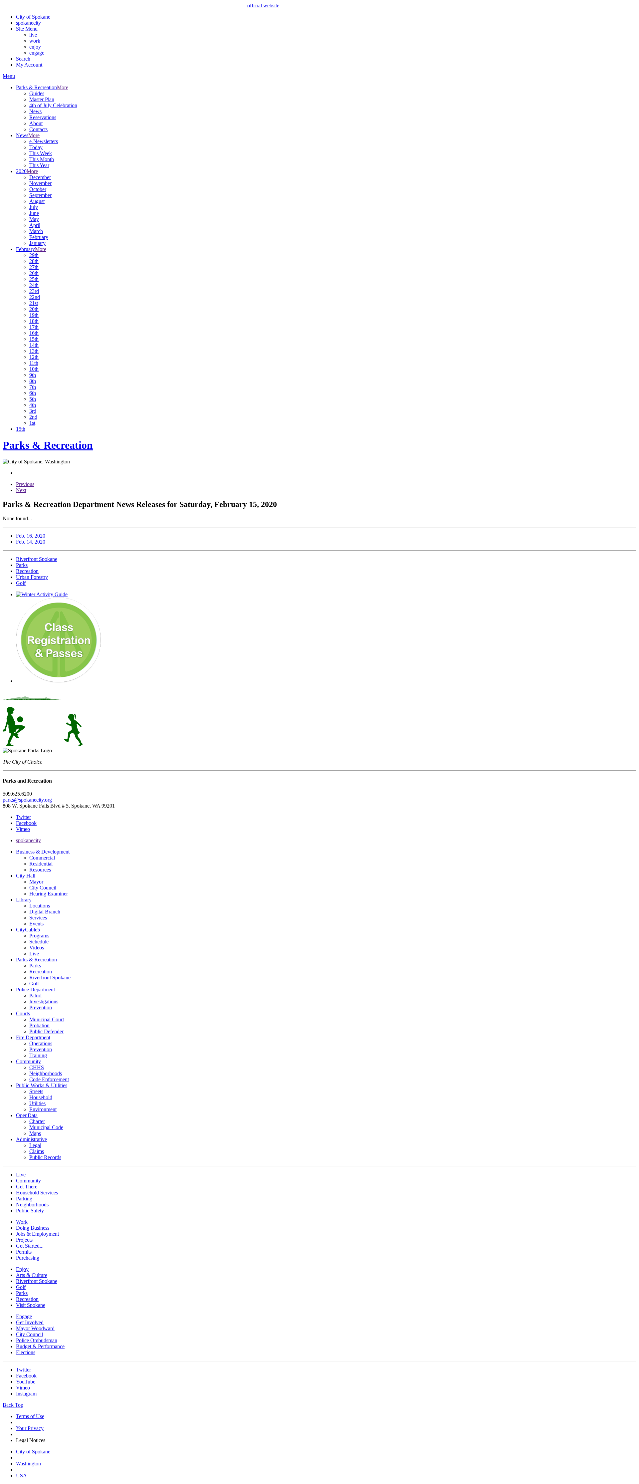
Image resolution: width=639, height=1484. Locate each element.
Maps (35, 1133)
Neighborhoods (45, 1073)
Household (40, 1097)
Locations (39, 905)
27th (34, 267)
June (34, 213)
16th (34, 333)
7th (32, 387)
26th (34, 273)
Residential (41, 863)
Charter (37, 1121)
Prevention (40, 1007)
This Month (41, 159)
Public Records (45, 1157)
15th (34, 339)
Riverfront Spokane (50, 977)
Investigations (43, 1001)
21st (33, 303)
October (37, 189)
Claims (36, 1151)
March (36, 231)
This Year (39, 165)
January (37, 243)
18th (34, 321)
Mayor (36, 881)
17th (34, 327)
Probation (39, 1025)
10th (34, 369)
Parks (35, 965)
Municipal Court (46, 1019)
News (35, 111)
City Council (42, 887)
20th (34, 309)
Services (38, 917)
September (40, 195)
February (38, 237)
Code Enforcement (49, 1079)
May (34, 219)
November (40, 183)
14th (34, 345)
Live (34, 953)
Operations (40, 1043)
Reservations (42, 117)
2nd (33, 417)
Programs (39, 935)
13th (34, 351)
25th (34, 279)
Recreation (40, 971)
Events (36, 923)
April (34, 225)
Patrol (35, 995)
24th (34, 285)
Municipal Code (46, 1127)
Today (36, 147)
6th (32, 393)
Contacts (38, 129)
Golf (34, 983)
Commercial (42, 858)
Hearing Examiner (48, 893)
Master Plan (41, 99)
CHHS (36, 1067)
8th (32, 381)
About (36, 123)
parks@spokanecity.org (27, 800)
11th (33, 363)
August (37, 201)
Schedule (39, 941)
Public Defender (46, 1031)
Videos (36, 947)
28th (34, 261)
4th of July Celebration (53, 105)
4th (32, 405)
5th (32, 399)
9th (32, 375)
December (40, 177)
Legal (35, 1145)
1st (32, 423)
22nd (34, 297)
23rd (34, 291)
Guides (36, 93)
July (33, 207)
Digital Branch (44, 911)
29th (34, 255)
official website (263, 5)
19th (34, 315)
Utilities (37, 1103)
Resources (40, 869)
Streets (36, 1091)
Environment (43, 1109)
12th (34, 357)
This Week (40, 153)
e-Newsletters (43, 141)
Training (38, 1055)
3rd (32, 411)
